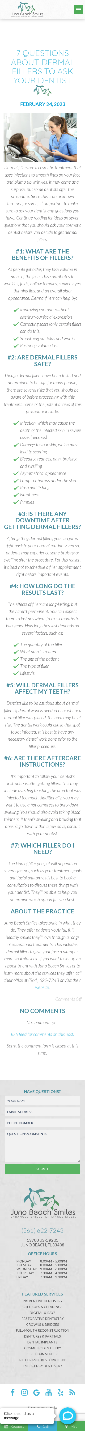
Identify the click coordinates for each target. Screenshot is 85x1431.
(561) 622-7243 (42, 1230)
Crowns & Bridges (42, 1324)
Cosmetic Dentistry (42, 1348)
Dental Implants (42, 1342)
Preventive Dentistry (43, 1301)
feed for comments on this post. (42, 1034)
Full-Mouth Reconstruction (42, 1330)
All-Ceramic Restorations (42, 1360)
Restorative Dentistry (42, 1319)
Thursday (25, 1273)
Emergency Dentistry (42, 1366)
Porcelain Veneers (43, 1354)
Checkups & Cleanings (42, 1307)
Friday (22, 1277)
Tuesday (24, 1265)
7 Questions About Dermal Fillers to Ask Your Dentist (42, 66)
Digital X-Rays (42, 1313)
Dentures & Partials (42, 1336)
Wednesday (27, 1269)
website (42, 987)
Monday (24, 1261)
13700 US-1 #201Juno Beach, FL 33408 (42, 1242)
